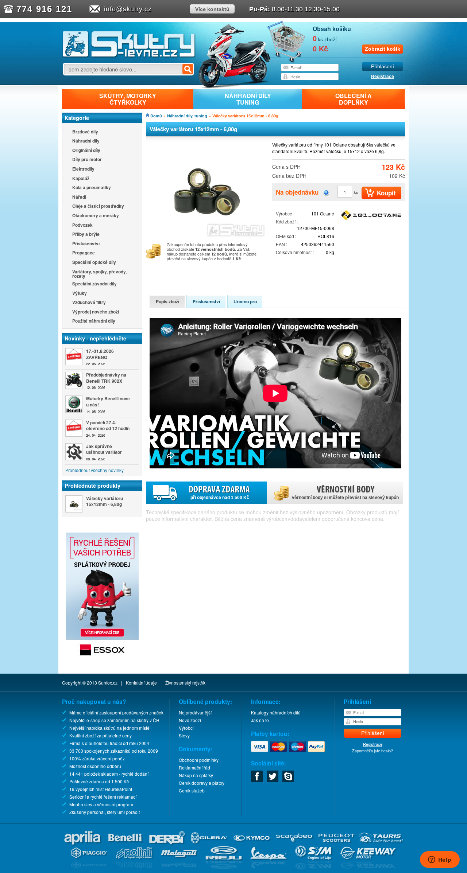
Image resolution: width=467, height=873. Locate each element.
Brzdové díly (85, 132)
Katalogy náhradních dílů (276, 712)
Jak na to (260, 720)
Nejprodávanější (195, 712)
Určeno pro (245, 301)
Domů (156, 115)
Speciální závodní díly (94, 284)
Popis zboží (167, 301)
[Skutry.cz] (129, 56)
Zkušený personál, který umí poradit (104, 812)
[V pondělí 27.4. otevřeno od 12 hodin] (73, 428)
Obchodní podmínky (199, 760)
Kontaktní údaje (141, 682)
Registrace (382, 76)
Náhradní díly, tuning (187, 115)
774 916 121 (44, 9)
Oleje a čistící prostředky (98, 206)
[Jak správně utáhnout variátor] (73, 451)
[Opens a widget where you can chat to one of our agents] (440, 860)
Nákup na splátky (196, 775)
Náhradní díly (86, 141)
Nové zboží (190, 720)
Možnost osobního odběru (95, 766)
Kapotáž (80, 179)
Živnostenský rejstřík (185, 682)
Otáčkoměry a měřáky (95, 216)
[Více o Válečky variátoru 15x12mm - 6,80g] (73, 504)
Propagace (83, 253)
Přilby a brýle (86, 234)
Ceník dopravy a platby (201, 783)
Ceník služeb (192, 790)
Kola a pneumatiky (91, 188)
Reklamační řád (194, 767)
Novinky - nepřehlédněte (95, 338)
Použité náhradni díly (93, 321)
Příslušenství (86, 244)
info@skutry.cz (128, 9)
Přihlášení (382, 66)
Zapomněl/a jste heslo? (372, 750)
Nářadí (79, 197)
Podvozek (82, 225)
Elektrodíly (83, 169)
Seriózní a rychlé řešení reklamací (102, 797)
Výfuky (79, 293)
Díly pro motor (87, 160)
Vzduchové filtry (89, 302)
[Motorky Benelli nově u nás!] (73, 404)
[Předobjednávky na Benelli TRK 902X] (73, 380)
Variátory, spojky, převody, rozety (99, 273)
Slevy (184, 735)
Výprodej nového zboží (95, 312)
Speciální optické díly (94, 262)
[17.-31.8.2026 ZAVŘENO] (73, 356)
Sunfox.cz (107, 682)
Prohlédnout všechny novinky (94, 470)
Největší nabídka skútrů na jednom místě (109, 728)
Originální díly (86, 150)
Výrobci (186, 728)
